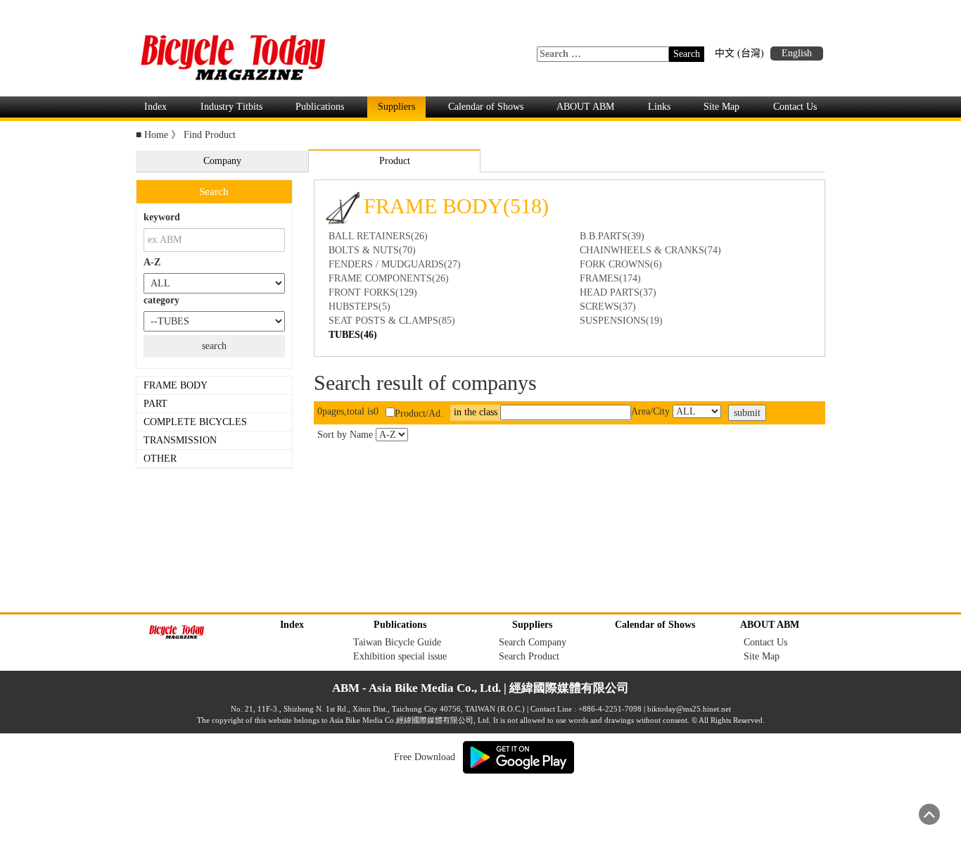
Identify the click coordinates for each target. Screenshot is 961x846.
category (161, 300)
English (797, 53)
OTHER (161, 458)
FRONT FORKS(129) (373, 292)
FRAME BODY (177, 385)
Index (155, 106)
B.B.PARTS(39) (612, 236)
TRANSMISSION (181, 440)
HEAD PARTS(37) (618, 292)
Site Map (721, 106)
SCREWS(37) (608, 306)
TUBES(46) (353, 334)
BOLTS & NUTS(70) (372, 250)
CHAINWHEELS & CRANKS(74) (650, 250)
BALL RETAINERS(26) (378, 236)
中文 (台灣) (739, 53)
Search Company (532, 642)
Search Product (529, 656)
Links (659, 106)
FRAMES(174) (610, 278)
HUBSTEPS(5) (359, 306)
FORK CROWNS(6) (621, 264)
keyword (162, 217)
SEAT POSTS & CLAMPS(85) (392, 320)
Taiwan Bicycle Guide (397, 642)
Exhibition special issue (400, 656)
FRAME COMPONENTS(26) (389, 278)
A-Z (152, 262)
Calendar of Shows (485, 106)
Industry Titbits (231, 106)
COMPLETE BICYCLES (197, 422)
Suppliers (396, 106)
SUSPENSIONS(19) (621, 320)
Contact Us (795, 106)
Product (394, 161)
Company (222, 161)
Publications (319, 106)
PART (157, 403)
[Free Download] (518, 756)
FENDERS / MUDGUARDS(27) (395, 264)
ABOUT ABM (585, 106)
